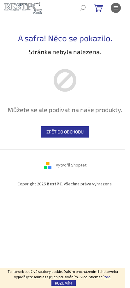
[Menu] (115, 8)
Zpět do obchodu (65, 131)
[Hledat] (82, 8)
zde (107, 277)
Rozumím (63, 283)
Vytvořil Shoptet (71, 165)
